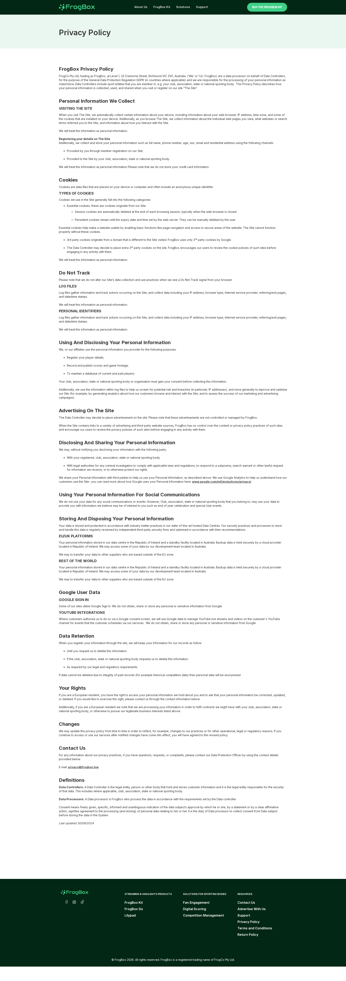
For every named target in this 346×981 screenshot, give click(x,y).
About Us (140, 7)
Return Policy (247, 935)
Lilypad (130, 915)
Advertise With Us (251, 909)
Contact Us (246, 903)
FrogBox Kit (161, 7)
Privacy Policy (248, 922)
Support (202, 7)
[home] (77, 7)
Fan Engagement (196, 903)
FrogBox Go (134, 909)
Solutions (183, 7)
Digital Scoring (194, 909)
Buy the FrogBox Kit (267, 7)
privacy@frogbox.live (83, 767)
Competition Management (203, 915)
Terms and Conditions (254, 928)
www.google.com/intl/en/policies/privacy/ (221, 481)
